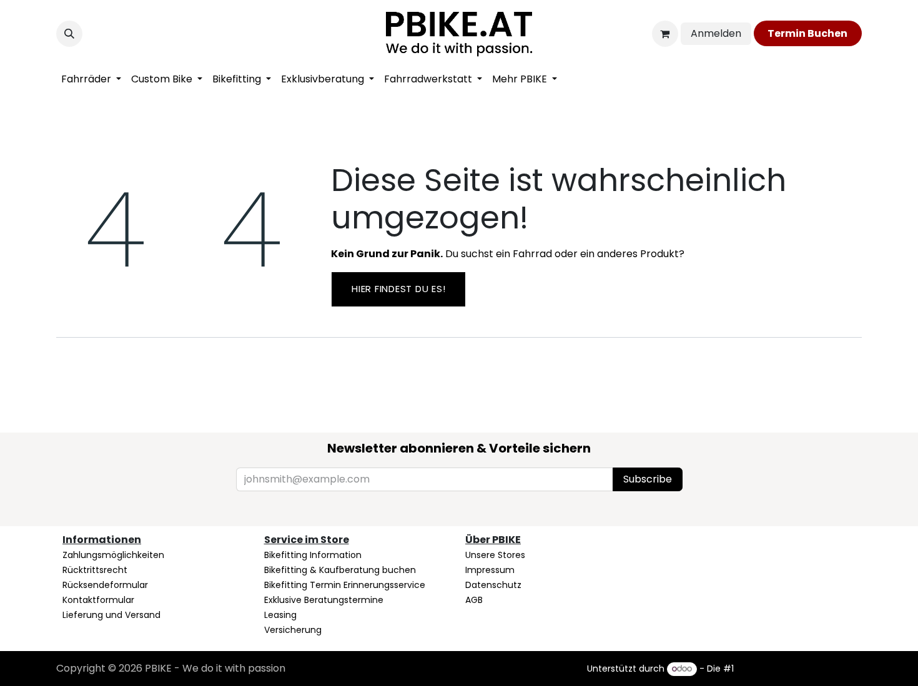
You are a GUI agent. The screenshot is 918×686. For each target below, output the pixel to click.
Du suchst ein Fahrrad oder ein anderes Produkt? (507, 254)
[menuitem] (91, 79)
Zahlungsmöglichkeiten (113, 555)
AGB (474, 600)
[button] (69, 34)
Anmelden (716, 33)
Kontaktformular (98, 600)
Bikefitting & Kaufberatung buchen (340, 570)
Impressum (490, 570)
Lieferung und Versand (111, 615)
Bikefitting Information (313, 555)
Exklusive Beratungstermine (323, 600)
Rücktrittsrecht (94, 570)
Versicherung (293, 630)
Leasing (280, 615)
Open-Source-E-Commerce (799, 668)
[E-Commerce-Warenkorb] (665, 34)
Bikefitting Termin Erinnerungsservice (344, 585)
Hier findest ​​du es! (398, 288)
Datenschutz (493, 585)
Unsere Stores (495, 555)
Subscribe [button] (647, 479)
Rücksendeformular (105, 585)
